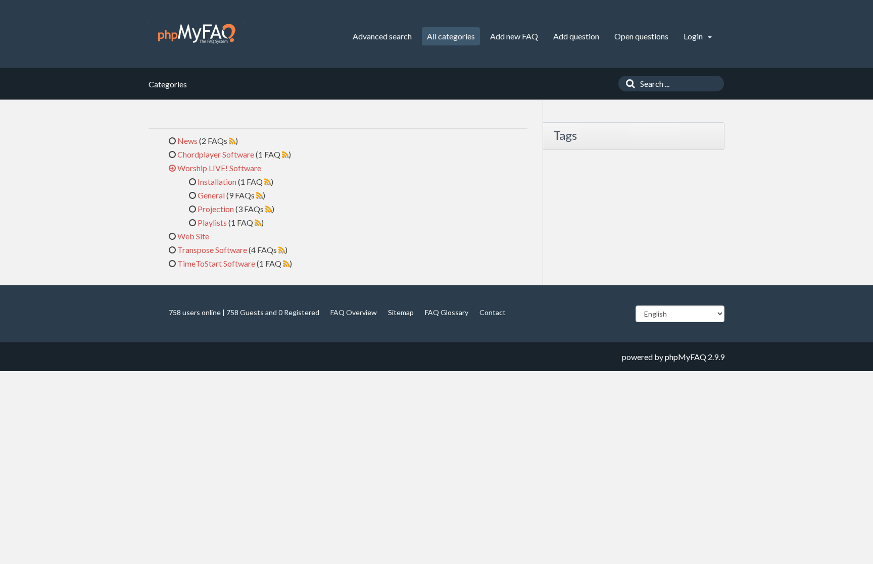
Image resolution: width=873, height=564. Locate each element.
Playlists (212, 222)
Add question (576, 36)
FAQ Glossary (446, 312)
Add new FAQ (514, 36)
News (187, 140)
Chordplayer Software (215, 154)
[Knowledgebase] (197, 33)
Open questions (641, 36)
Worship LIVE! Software (219, 168)
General (211, 195)
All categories (451, 36)
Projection (216, 209)
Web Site (193, 236)
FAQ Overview (353, 312)
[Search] (628, 83)
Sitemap (401, 312)
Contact (492, 312)
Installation (217, 181)
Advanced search (382, 36)
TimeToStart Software (216, 263)
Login (694, 36)
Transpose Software (212, 249)
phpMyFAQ (685, 357)
